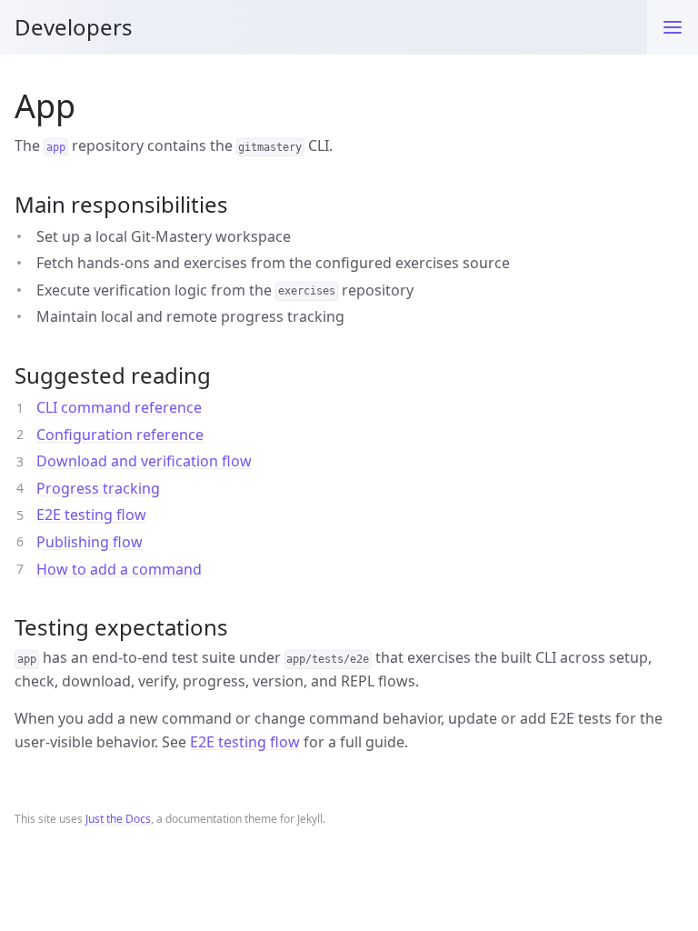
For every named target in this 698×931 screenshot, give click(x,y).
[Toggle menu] (672, 27)
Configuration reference (120, 435)
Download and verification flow (144, 461)
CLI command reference (119, 407)
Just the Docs (118, 818)
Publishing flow (89, 542)
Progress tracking (98, 488)
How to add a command (119, 569)
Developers (74, 27)
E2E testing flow (91, 515)
